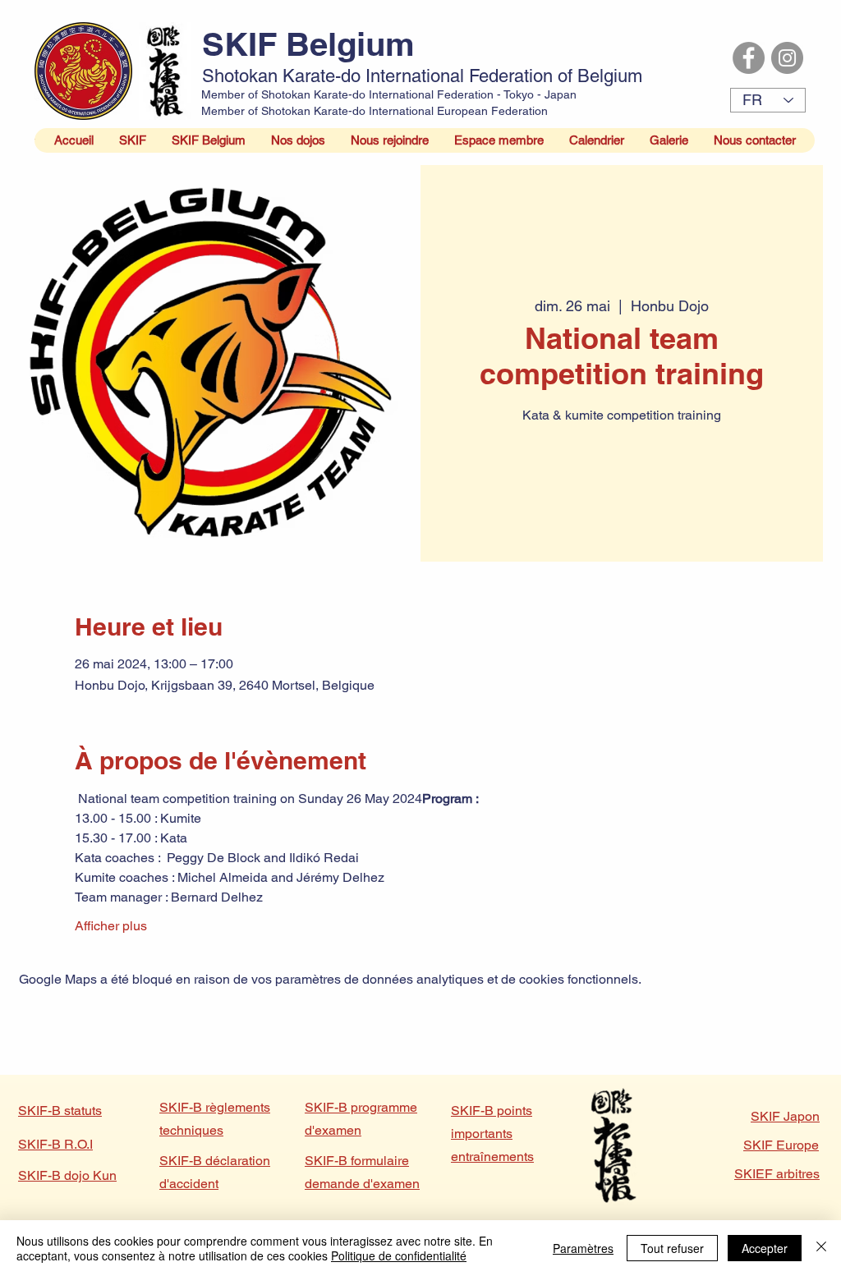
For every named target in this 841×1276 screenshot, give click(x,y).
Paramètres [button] (583, 1248)
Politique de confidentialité (398, 1255)
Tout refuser (672, 1248)
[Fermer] (821, 1248)
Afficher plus (111, 926)
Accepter (765, 1248)
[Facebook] (749, 58)
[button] (132, 140)
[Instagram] (787, 58)
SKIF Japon (785, 1116)
